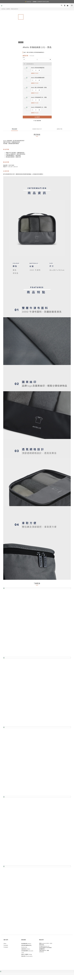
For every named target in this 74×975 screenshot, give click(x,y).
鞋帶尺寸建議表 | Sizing (26, 954)
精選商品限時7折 (14, 9)
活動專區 (8, 9)
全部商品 (3, 9)
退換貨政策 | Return (25, 949)
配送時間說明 (24, 943)
